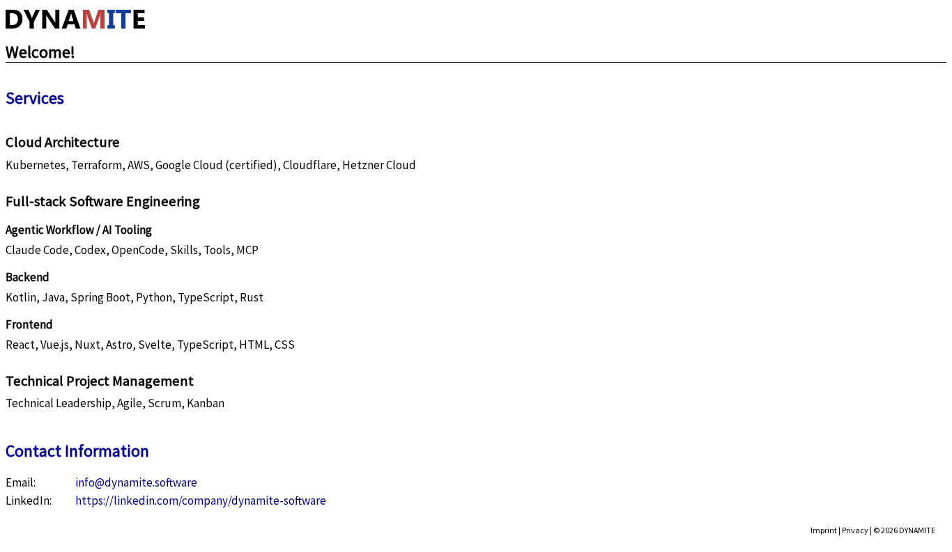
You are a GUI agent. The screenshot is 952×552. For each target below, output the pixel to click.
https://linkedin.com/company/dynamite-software (200, 500)
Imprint (824, 530)
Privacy (855, 530)
